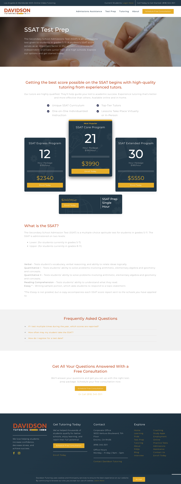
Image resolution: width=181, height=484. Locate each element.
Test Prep (139, 440)
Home (137, 430)
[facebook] (14, 453)
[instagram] (19, 453)
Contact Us (159, 452)
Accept (139, 479)
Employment (160, 436)
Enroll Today (59, 455)
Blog (136, 452)
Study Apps (159, 433)
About (137, 446)
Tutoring (138, 443)
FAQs (137, 449)
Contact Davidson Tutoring (108, 461)
